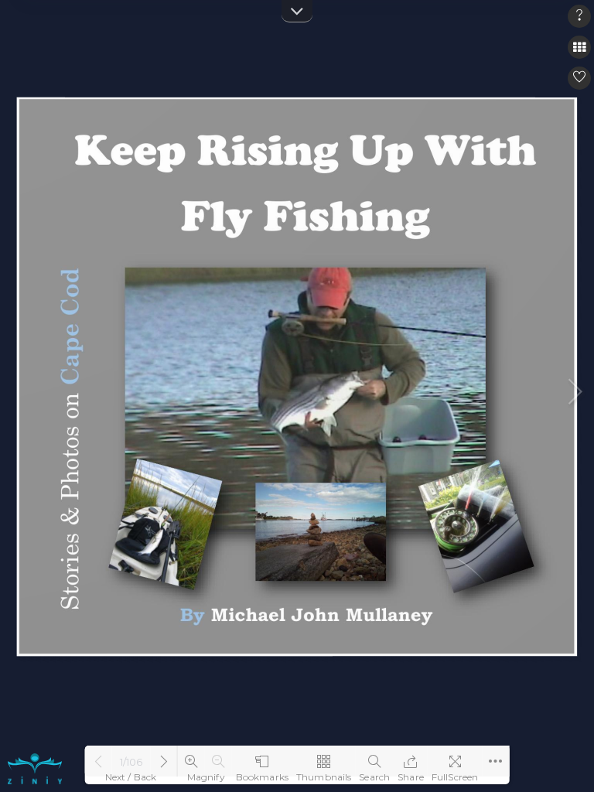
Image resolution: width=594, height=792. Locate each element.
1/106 (131, 762)
